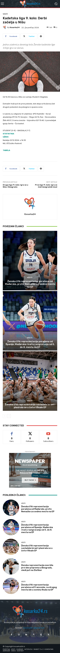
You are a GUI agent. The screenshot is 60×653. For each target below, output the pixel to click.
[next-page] (9, 416)
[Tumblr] (41, 634)
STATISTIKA (8, 134)
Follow (30, 432)
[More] (41, 36)
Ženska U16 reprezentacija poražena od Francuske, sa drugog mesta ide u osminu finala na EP (39, 587)
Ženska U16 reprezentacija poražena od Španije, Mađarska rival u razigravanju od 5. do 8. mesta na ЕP (30, 344)
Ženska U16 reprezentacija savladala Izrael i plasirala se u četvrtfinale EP (30, 406)
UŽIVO (6, 137)
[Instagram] (19, 634)
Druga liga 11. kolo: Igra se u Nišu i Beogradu (15, 186)
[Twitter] (48, 634)
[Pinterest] (33, 634)
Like (11, 432)
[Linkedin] (26, 634)
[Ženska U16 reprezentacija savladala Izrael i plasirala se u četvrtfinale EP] (30, 381)
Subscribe (48, 432)
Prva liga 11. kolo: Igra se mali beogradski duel (46, 186)
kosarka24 (15, 27)
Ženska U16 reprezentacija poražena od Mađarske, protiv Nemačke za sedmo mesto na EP (30, 284)
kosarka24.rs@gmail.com (34, 628)
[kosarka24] (5, 27)
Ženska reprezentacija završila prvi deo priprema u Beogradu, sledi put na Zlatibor (37, 567)
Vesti (5, 14)
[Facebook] (11, 634)
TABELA (6, 150)
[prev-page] (4, 416)
